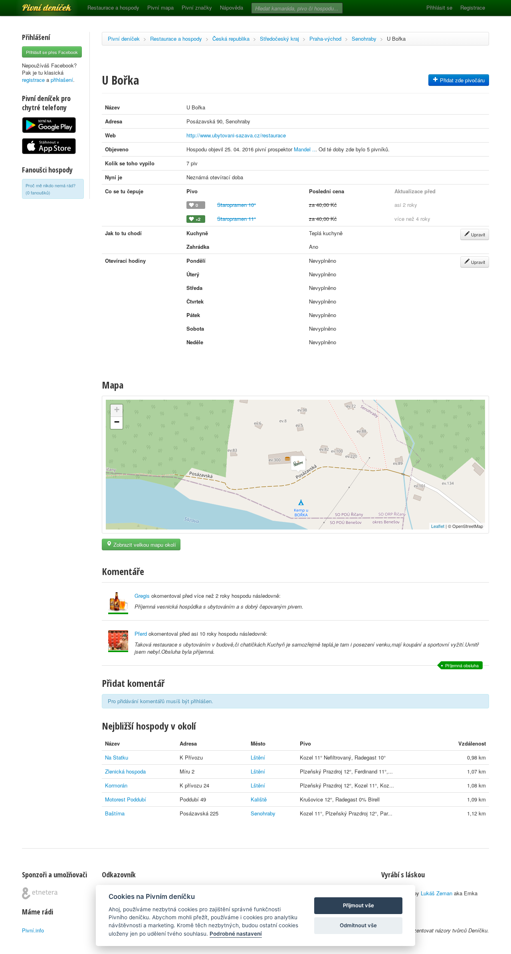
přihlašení (62, 79)
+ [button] (116, 410)
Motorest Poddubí (125, 799)
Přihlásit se (439, 7)
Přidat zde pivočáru (461, 80)
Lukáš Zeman (436, 893)
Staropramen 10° (236, 204)
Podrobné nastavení (236, 933)
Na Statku (116, 757)
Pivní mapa (160, 7)
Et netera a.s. (39, 893)
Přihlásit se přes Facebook (52, 52)
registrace (33, 79)
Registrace (472, 7)
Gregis (142, 595)
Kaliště (259, 799)
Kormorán (116, 785)
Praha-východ (325, 38)
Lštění (258, 757)
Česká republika (231, 38)
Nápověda (231, 7)
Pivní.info (33, 930)
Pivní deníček (38, 5)
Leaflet (437, 526)
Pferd (141, 633)
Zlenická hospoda (125, 771)
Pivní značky (197, 7)
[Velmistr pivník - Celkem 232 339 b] (118, 603)
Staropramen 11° (236, 218)
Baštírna (115, 813)
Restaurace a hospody (113, 7)
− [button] (116, 422)
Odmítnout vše (358, 925)
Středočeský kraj (279, 38)
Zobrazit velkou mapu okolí (144, 544)
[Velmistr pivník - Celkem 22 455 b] (118, 641)
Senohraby (364, 38)
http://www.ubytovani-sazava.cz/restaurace (236, 135)
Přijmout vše (358, 905)
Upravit (477, 234)
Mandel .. (304, 149)
